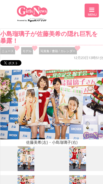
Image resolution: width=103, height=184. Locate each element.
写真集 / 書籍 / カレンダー (58, 51)
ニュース (8, 51)
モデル (27, 51)
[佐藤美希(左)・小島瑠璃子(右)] (26, 169)
